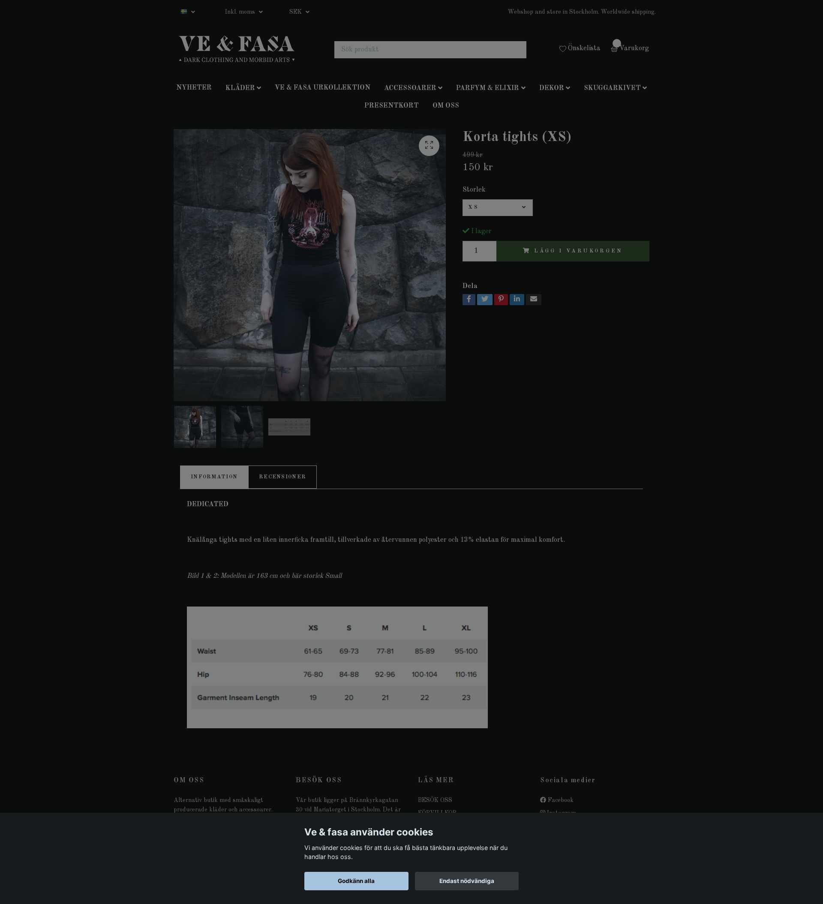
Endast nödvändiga (466, 880)
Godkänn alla (356, 880)
